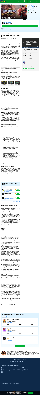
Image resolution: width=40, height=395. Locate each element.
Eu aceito (30, 392)
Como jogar (7, 29)
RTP (6, 316)
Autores (17, 383)
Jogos (4, 4)
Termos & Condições (12, 383)
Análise (2, 29)
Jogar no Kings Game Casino (29, 68)
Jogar (20, 25)
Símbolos (11, 29)
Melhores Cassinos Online (16, 201)
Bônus (15, 29)
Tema (3, 316)
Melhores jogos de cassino (20, 345)
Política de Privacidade (4, 383)
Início (2, 4)
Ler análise (10, 322)
